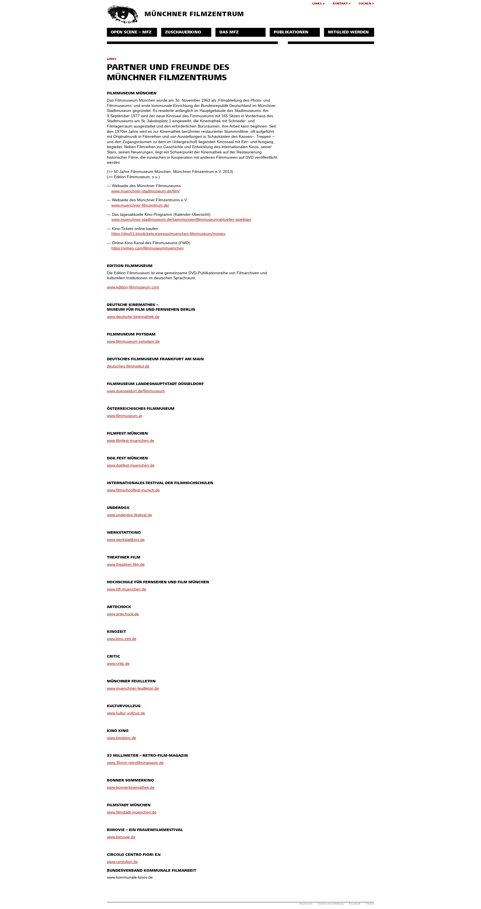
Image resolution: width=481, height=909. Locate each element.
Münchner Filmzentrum (193, 14)
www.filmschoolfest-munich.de (133, 490)
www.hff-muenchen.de (126, 589)
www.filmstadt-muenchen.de (131, 812)
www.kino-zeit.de (121, 638)
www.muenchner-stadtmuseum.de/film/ (145, 191)
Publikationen (291, 32)
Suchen (365, 3)
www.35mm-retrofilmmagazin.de (135, 762)
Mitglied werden (348, 32)
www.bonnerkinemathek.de (130, 787)
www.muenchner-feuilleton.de (133, 688)
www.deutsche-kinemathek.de (133, 316)
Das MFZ (229, 32)
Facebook (354, 903)
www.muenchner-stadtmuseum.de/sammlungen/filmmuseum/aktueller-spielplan (181, 219)
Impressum (306, 903)
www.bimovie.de (121, 837)
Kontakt (340, 3)
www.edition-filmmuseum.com (133, 287)
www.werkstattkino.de (126, 539)
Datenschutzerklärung (330, 903)
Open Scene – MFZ (131, 32)
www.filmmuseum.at (124, 415)
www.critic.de (118, 663)
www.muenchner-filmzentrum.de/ (140, 205)
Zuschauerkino (183, 32)
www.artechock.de (123, 614)
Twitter (370, 903)
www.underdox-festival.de (129, 515)
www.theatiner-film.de (126, 564)
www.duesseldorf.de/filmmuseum (136, 391)
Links (317, 3)
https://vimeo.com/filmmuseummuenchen (147, 248)
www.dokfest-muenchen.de (130, 465)
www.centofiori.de (122, 861)
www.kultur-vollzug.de (126, 713)
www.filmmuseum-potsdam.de (133, 341)
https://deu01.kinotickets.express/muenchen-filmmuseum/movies (168, 233)
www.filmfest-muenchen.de (130, 440)
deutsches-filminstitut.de (128, 366)
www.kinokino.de (121, 738)
